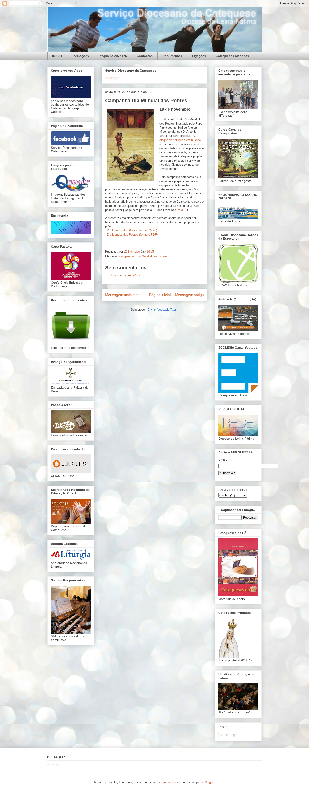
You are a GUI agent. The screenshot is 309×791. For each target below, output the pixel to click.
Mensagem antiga (189, 295)
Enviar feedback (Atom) (162, 309)
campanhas (127, 256)
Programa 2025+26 (113, 56)
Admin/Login (229, 735)
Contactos (145, 56)
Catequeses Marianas (232, 56)
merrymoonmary (167, 782)
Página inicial (160, 295)
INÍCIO (57, 56)
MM (180, 210)
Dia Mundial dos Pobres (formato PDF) (132, 234)
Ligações (199, 56)
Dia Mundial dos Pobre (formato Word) (132, 230)
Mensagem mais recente (125, 295)
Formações (80, 56)
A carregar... (113, 78)
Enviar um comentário (125, 275)
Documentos (172, 56)
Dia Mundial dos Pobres (152, 256)
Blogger (210, 782)
